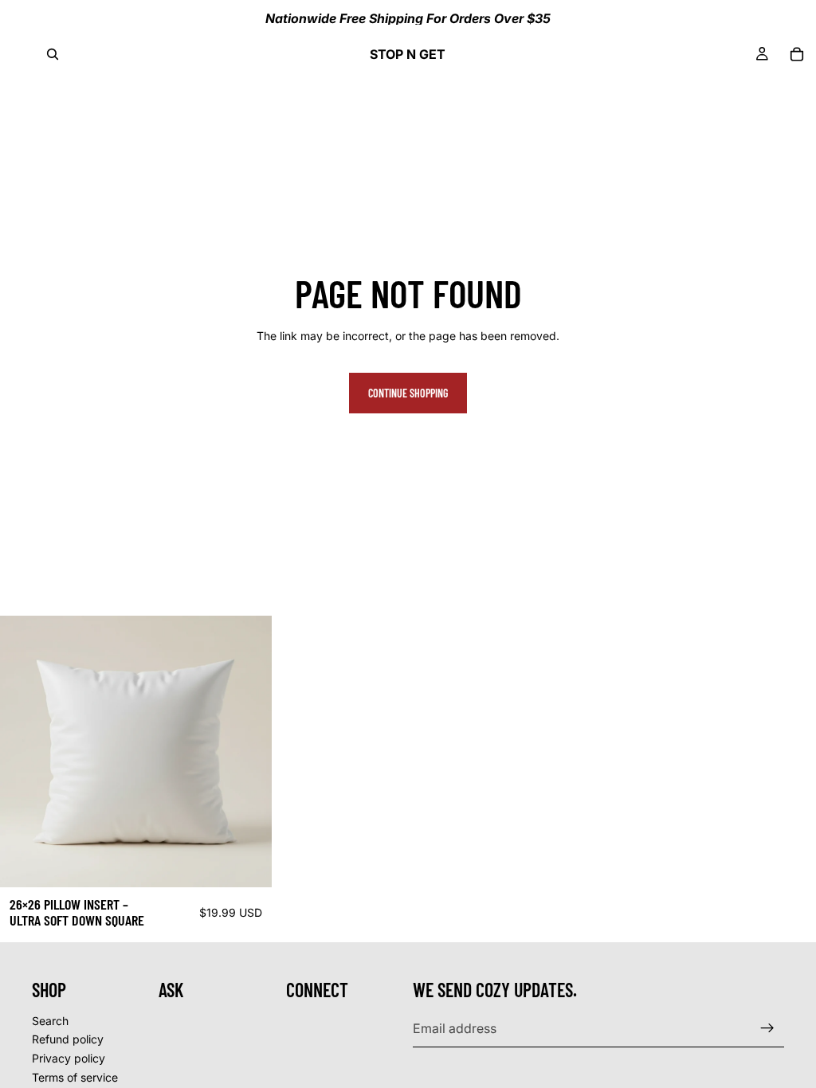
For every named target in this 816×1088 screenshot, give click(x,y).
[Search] (52, 54)
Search (50, 1020)
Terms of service (75, 1076)
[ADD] (247, 862)
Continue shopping (408, 393)
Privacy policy (68, 1058)
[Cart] (796, 54)
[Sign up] (767, 1028)
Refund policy (68, 1039)
